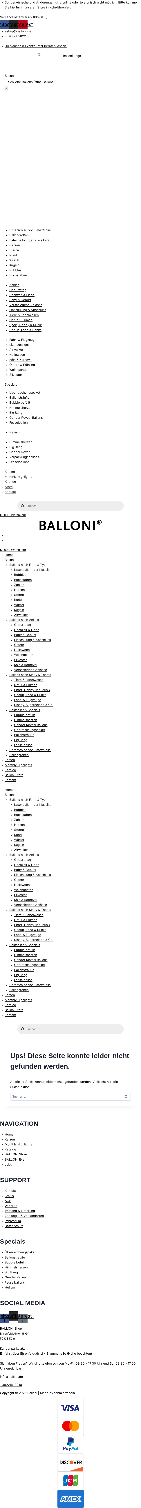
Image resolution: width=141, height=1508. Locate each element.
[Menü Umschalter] (3, 71)
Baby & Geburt (25, 635)
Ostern (19, 645)
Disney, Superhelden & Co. (33, 705)
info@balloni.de (11, 1377)
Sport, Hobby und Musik (32, 690)
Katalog (10, 770)
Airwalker (21, 615)
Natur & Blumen (25, 685)
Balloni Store (14, 775)
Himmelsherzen (25, 720)
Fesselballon (23, 745)
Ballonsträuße (24, 735)
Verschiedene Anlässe (30, 670)
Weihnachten (23, 655)
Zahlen (19, 585)
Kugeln (19, 610)
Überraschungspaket (29, 730)
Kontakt (10, 780)
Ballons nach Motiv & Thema (30, 675)
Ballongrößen (19, 755)
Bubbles (20, 575)
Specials (11, 384)
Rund (18, 600)
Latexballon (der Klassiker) (34, 570)
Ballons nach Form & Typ (27, 565)
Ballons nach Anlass (24, 620)
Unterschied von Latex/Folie (30, 750)
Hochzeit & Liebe (26, 630)
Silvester (20, 660)
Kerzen (10, 760)
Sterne (19, 595)
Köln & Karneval (25, 665)
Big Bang (20, 740)
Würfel (19, 605)
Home (9, 555)
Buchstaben (23, 580)
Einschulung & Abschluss (32, 640)
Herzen (19, 590)
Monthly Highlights (18, 765)
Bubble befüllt (24, 715)
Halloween (22, 650)
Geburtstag (22, 625)
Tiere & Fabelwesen (29, 680)
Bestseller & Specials (24, 710)
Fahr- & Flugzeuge (27, 700)
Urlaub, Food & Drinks (30, 695)
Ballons (10, 560)
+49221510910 (11, 1385)
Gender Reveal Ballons (31, 725)
